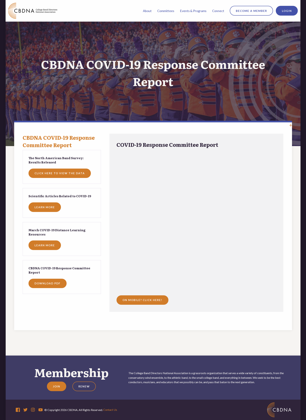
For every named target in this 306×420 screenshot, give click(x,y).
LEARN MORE (45, 207)
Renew (84, 386)
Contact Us (110, 409)
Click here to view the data (60, 173)
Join (56, 386)
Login (287, 10)
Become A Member (251, 10)
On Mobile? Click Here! (142, 300)
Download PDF (48, 283)
